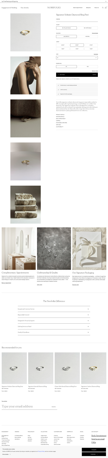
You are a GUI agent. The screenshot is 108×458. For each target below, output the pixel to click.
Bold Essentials (44, 442)
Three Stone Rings (6, 440)
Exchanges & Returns (61, 122)
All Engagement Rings (5, 436)
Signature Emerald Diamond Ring (37, 386)
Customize (93, 454)
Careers (68, 442)
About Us (96, 7)
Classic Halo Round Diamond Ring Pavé (65, 386)
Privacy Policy (41, 451)
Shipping (58, 120)
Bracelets (30, 440)
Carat (57, 41)
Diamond (58, 33)
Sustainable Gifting (45, 444)
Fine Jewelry (25, 8)
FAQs (93, 442)
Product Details (60, 114)
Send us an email (97, 439)
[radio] (66, 36)
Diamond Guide (57, 444)
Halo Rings (4, 443)
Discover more (75, 284)
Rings (29, 435)
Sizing (55, 442)
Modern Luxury (44, 439)
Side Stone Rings (5, 441)
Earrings (29, 437)
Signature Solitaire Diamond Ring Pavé (12, 386)
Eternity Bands (18, 437)
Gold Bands (17, 439)
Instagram (82, 435)
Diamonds (69, 439)
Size (57, 54)
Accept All (94, 449)
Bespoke (88, 7)
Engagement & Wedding (9, 8)
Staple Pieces (44, 440)
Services (58, 124)
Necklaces (30, 439)
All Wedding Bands (19, 435)
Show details (5, 454)
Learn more (39, 284)
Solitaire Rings (5, 438)
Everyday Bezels (44, 437)
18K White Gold (87, 27)
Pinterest (82, 437)
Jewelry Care (56, 439)
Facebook (82, 439)
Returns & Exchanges (58, 437)
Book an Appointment (6, 282)
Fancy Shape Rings (6, 445)
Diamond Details (60, 116)
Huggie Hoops (44, 435)
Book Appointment (78, 7)
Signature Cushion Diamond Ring (90, 386)
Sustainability (59, 126)
